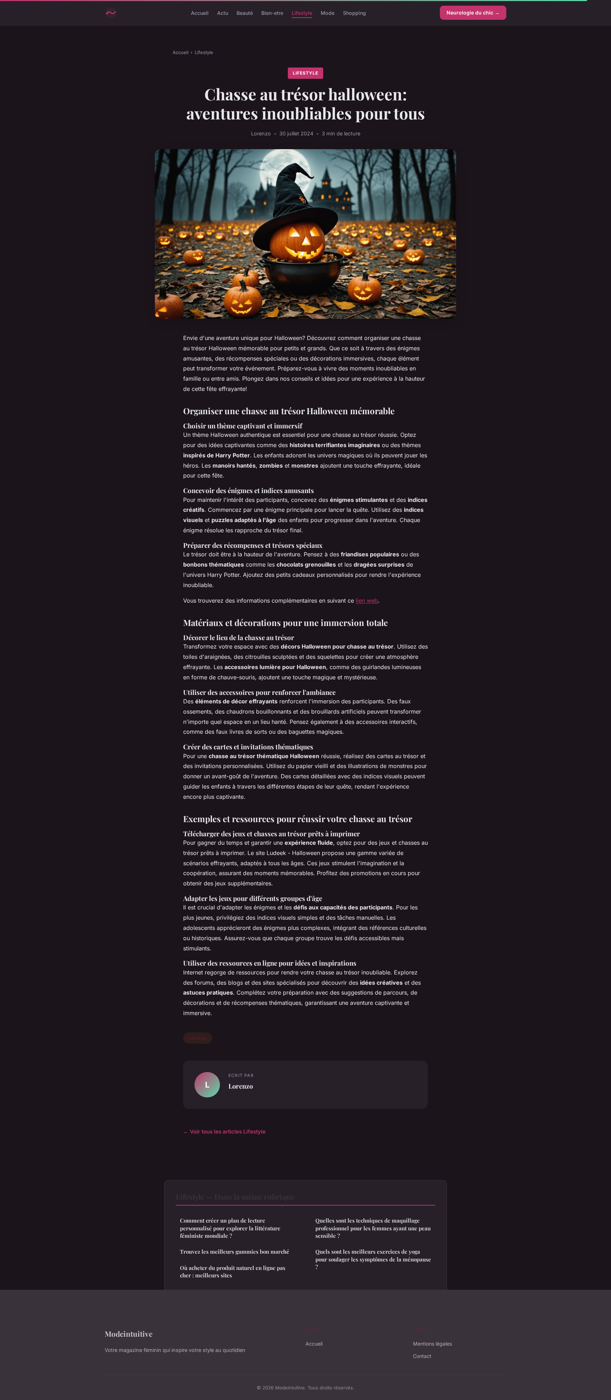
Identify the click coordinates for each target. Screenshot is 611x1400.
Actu (222, 13)
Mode (327, 13)
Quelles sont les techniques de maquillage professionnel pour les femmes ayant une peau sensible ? (373, 1228)
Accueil (200, 13)
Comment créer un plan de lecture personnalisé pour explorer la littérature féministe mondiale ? (230, 1228)
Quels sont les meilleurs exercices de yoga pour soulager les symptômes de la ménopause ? (373, 1259)
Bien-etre (272, 13)
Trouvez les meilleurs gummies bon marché (234, 1251)
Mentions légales (432, 1344)
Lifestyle (302, 13)
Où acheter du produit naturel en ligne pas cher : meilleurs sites (232, 1271)
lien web (367, 600)
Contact (422, 1356)
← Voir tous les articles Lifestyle (224, 1131)
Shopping (354, 13)
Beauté (245, 13)
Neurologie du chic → (473, 13)
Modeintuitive (128, 1334)
